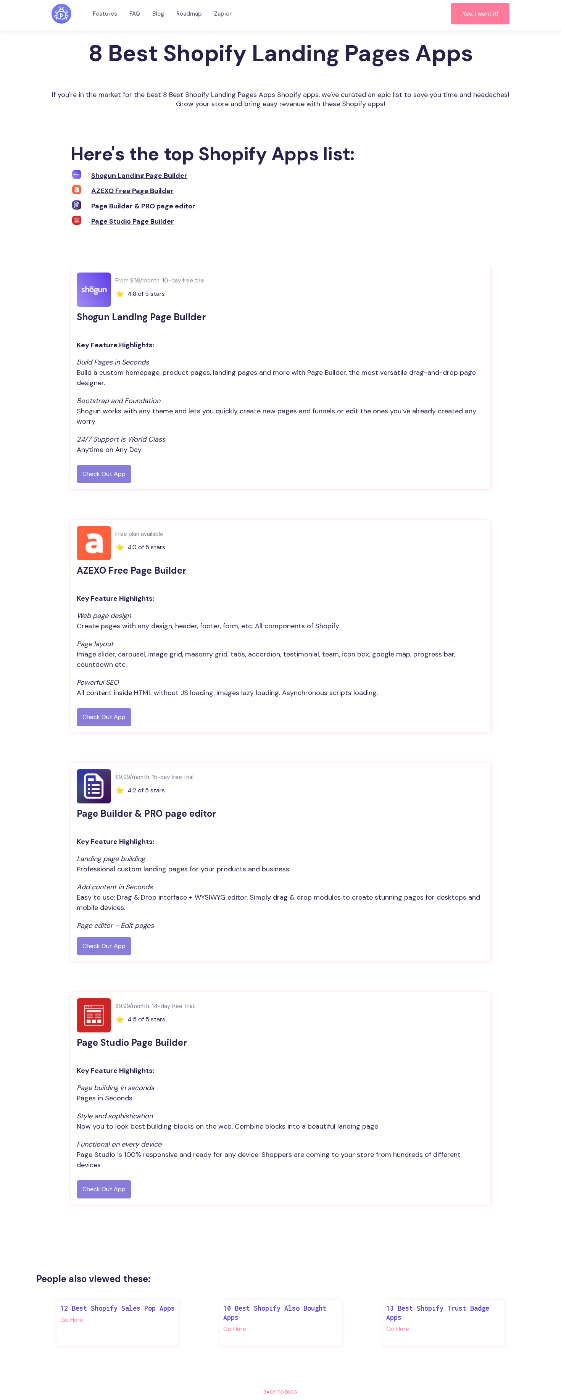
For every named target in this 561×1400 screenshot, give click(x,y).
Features (105, 14)
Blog (158, 14)
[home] (61, 14)
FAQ (134, 14)
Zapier (223, 14)
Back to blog (280, 1392)
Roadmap (189, 14)
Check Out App (104, 474)
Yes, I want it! (480, 14)
